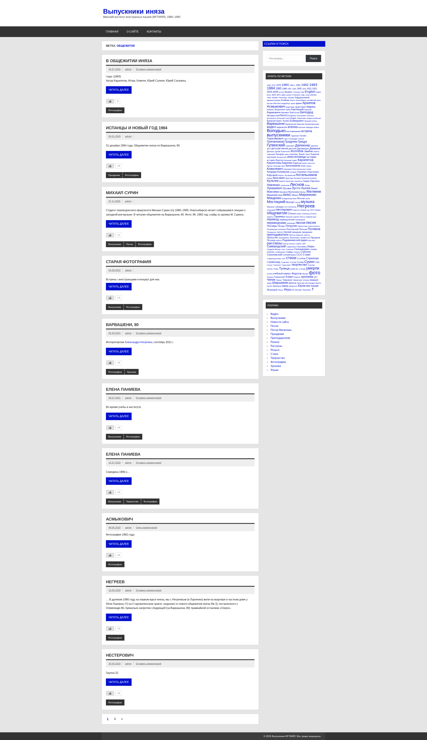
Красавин (279, 177)
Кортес (281, 175)
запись (316, 151)
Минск (295, 195)
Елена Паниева (123, 389)
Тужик (275, 269)
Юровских (304, 285)
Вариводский (290, 124)
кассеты (311, 163)
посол (280, 232)
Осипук (313, 214)
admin (128, 69)
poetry (289, 95)
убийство (294, 269)
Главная (112, 31)
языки (314, 285)
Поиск (313, 58)
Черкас (279, 280)
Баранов (307, 110)
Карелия (297, 163)
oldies (283, 95)
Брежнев (271, 121)
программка (284, 238)
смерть (297, 252)
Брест (279, 121)
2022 (314, 88)
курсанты (298, 181)
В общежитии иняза (129, 61)
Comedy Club (298, 92)
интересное (282, 157)
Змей (307, 154)
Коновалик (283, 171)
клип (303, 166)
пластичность (314, 226)
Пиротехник (303, 226)
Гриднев (291, 141)
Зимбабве (293, 154)
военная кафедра (305, 127)
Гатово (303, 135)
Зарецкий (271, 154)
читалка (306, 280)
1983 (313, 85)
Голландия (292, 139)
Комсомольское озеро (301, 169)
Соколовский (274, 254)
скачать (271, 252)
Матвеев (314, 191)
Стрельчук (312, 258)
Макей (314, 188)
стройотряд (273, 262)
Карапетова (274, 162)
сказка (313, 249)
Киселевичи (293, 165)
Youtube (291, 98)
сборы (310, 246)
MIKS (274, 95)
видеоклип (282, 127)
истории (311, 156)
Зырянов (314, 154)
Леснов (297, 184)
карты (304, 163)
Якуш (287, 289)
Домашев (315, 148)
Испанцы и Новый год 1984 (136, 128)
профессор (305, 238)
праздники (307, 232)
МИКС (287, 194)
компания (288, 169)
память (270, 217)
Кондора (272, 171)
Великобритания (312, 124)
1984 (271, 88)
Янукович (307, 290)
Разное (275, 342)
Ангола (277, 103)
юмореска (293, 286)
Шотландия (310, 283)
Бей (292, 112)
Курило (282, 181)
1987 (290, 89)
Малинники (293, 192)
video (269, 98)
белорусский (273, 115)
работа (279, 240)
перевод (273, 219)
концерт (293, 172)
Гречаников (275, 141)
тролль (270, 269)
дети (269, 149)
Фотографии (115, 110)
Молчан (301, 198)
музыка (307, 201)
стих (283, 259)
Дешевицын (303, 148)
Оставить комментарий (148, 69)
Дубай (277, 151)
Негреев (115, 582)
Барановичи (274, 112)
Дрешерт (270, 151)
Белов (297, 113)
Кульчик (273, 180)
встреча (306, 131)
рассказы (274, 243)
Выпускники (114, 244)
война (316, 127)
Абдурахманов (302, 97)
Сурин (309, 262)
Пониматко (271, 232)
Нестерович (120, 655)
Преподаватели (280, 338)
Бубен (286, 121)
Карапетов (305, 160)
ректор (286, 244)
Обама (317, 210)
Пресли (292, 235)
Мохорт (290, 202)
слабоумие (280, 252)
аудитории (290, 107)
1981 (298, 85)
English (310, 91)
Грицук (302, 141)
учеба (269, 274)
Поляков (314, 229)
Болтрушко (271, 118)
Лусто (296, 188)
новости (296, 210)
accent (281, 92)
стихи (291, 258)
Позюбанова (272, 229)
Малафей (284, 192)
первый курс (311, 217)
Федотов (297, 273)
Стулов (293, 262)
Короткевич (313, 172)
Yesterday (283, 98)
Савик (298, 244)
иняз (290, 156)
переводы (291, 223)
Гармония (295, 136)
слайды (289, 252)
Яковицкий (272, 290)
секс (283, 249)
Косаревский (290, 175)
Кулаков (297, 178)
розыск (292, 244)
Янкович (298, 290)
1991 (294, 89)
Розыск (275, 350)
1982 (305, 85)
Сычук (269, 265)
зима (287, 154)
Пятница (271, 240)
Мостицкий (276, 202)
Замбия (308, 151)
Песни (129, 244)
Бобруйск (292, 116)
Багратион (280, 109)
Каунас (270, 166)
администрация (273, 100)
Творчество (132, 501)
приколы (299, 235)
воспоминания (293, 131)
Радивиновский (291, 240)
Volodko (275, 98)
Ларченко (315, 181)
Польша (303, 229)
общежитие (277, 213)
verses (313, 95)
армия (299, 103)
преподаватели (277, 234)
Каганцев (288, 160)
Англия (270, 103)
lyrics (269, 95)
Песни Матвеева (281, 330)
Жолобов (296, 151)
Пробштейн (272, 237)
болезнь (310, 116)
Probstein (296, 95)
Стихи (274, 354)
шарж (269, 283)
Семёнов (290, 249)
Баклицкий (297, 109)
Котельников (306, 175)
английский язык (314, 100)
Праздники (114, 175)
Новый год (304, 210)
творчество (299, 264)
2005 (299, 88)
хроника (307, 276)
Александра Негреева (138, 342)
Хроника (131, 372)
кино (283, 166)
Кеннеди (277, 166)
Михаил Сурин (122, 192)
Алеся (292, 100)
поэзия (287, 231)
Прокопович (295, 238)
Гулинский (276, 145)
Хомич (289, 276)
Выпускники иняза (133, 11)
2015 (304, 89)
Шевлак (292, 283)
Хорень (297, 277)
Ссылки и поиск (276, 43)
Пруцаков (315, 237)
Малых (303, 192)
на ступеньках (290, 207)
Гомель (301, 139)
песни (300, 222)
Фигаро (305, 274)
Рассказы (276, 346)
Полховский (292, 229)
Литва (307, 185)
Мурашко (271, 207)
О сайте (133, 31)
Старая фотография (128, 262)
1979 (278, 85)
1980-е (292, 85)
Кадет (294, 160)
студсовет (285, 262)
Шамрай (314, 280)
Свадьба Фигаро (274, 249)
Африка (310, 106)
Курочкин (290, 181)
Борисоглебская (314, 118)
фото (314, 272)
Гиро (286, 139)
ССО (299, 254)
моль (308, 198)
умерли (312, 268)
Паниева (279, 216)
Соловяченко (289, 255)
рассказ (311, 240)
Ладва (306, 181)
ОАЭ (312, 210)
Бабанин (270, 110)
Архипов (308, 103)
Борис (293, 118)
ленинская (285, 185)
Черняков (287, 280)
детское (293, 148)
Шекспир (301, 283)
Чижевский (297, 280)
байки (288, 110)
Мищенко (274, 198)
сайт (304, 244)
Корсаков (272, 175)
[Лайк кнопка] (110, 101)
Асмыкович (119, 519)
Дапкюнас (302, 145)
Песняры (272, 225)
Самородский (276, 246)
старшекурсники (274, 259)
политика (282, 229)
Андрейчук (285, 103)
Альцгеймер (301, 100)
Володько (276, 130)
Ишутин (279, 160)
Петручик (291, 225)
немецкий (271, 210)
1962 (269, 85)
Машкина (272, 194)
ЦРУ (315, 277)
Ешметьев (285, 151)
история (271, 160)
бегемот (285, 112)
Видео (274, 314)
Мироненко (307, 194)
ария (293, 103)
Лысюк (305, 188)
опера (298, 214)
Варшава (301, 124)
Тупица (284, 268)
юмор (285, 285)
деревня (314, 146)
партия (296, 217)
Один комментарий (146, 527)
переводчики (276, 222)
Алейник (285, 100)
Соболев (306, 251)
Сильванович (302, 249)
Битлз (284, 115)
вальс (314, 121)
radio (303, 95)
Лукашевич (274, 188)
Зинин (302, 154)
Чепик (271, 279)
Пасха (302, 217)
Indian (318, 92)
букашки (308, 121)
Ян (293, 290)
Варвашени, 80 (122, 324)
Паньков (289, 217)
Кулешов (305, 178)
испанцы (300, 156)
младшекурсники (289, 198)
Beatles (288, 92)
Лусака (287, 188)
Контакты (154, 31)
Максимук (273, 191)
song (307, 95)
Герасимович (275, 138)
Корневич (302, 172)
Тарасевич (286, 265)
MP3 (279, 95)
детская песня (279, 148)
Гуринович (290, 146)
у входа (302, 269)
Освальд (305, 214)
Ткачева (311, 265)
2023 (269, 91)
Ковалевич (275, 168)
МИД (280, 195)
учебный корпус (282, 273)
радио (304, 240)
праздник (296, 232)
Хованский (279, 277)
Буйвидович (297, 120)
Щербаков (277, 286)
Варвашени (276, 123)
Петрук (281, 226)
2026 (275, 91)
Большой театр (283, 118)
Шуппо (318, 283)
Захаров (280, 154)
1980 (285, 85)
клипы (308, 166)
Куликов (313, 178)
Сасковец (301, 246)
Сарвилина (291, 247)
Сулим (300, 262)
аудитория (300, 107)
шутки (269, 286)
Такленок (277, 265)
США (317, 262)
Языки (274, 370)
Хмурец (270, 277)
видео (271, 127)
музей (297, 202)
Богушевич (301, 116)
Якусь (280, 290)
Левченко (273, 185)
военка (293, 127)
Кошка (269, 178)
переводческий (287, 219)
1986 (284, 88)
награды (279, 206)
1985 (279, 88)
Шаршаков (280, 282)
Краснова (289, 178)
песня (311, 222)
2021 (309, 88)
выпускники (278, 135)
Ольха (292, 213)
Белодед (306, 112)
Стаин (306, 254)
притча (307, 235)
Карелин (287, 162)
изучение (271, 157)
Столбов (301, 258)
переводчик (300, 220)
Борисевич (301, 118)
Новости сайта (280, 322)
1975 (274, 85)
